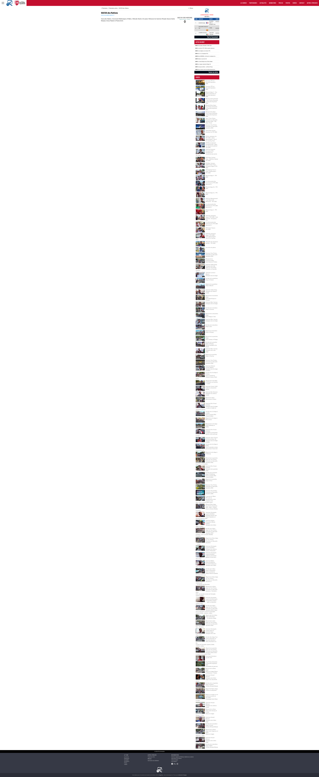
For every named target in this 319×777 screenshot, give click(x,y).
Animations (272, 3)
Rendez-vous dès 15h (201, 58)
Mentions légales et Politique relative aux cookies (182, 756)
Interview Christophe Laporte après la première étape (211, 630)
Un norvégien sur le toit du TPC (202, 50)
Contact (301, 3)
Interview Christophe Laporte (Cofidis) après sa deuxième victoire (211, 599)
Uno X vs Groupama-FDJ (201, 53)
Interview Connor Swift (211, 386)
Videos (125, 764)
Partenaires (253, 3)
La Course (243, 3)
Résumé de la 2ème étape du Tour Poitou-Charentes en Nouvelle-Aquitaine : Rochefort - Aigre (207, 589)
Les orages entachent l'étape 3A (203, 64)
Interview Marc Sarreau (211, 302)
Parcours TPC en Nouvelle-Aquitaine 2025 (210, 88)
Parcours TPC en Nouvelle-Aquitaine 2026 (210, 82)
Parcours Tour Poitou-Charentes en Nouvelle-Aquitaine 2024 (212, 126)
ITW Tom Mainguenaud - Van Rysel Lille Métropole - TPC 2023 (212, 200)
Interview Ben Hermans (212, 392)
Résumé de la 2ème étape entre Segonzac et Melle (212, 731)
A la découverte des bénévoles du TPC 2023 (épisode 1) (212, 224)
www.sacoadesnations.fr (107, 15)
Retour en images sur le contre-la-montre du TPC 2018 (212, 696)
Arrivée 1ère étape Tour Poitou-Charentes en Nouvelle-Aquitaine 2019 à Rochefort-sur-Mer (207, 640)
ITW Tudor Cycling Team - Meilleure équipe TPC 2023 (212, 159)
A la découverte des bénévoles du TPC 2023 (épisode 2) (212, 206)
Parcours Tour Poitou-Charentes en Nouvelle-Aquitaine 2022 (212, 362)
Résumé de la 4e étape (211, 380)
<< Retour (190, 8)
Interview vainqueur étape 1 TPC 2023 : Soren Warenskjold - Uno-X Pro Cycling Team (206, 236)
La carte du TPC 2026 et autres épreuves (204, 48)
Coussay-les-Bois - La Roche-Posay (204, 66)
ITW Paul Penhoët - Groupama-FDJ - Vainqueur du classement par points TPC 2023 (206, 152)
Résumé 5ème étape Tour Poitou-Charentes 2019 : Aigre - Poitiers (211, 506)
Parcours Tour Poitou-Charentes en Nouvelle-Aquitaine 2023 (212, 255)
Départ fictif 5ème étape (212, 688)
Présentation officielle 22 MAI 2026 (203, 45)
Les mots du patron (211, 247)
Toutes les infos (151, 756)
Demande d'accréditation (153, 760)
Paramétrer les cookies (176, 758)
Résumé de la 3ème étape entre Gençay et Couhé (211, 711)
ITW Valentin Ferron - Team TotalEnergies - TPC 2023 (211, 171)
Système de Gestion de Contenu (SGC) (152, 775)
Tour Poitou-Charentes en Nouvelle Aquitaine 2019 (211, 663)
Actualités (263, 3)
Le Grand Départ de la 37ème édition (204, 61)
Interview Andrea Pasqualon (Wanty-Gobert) (210, 522)
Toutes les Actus (213, 72)
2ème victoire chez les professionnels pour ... (205, 69)
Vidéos (295, 3)
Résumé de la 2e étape (211, 423)
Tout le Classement (212, 37)
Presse (281, 3)
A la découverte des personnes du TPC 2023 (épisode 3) (212, 183)
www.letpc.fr (174, 761)
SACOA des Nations (124, 8)
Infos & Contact (174, 759)
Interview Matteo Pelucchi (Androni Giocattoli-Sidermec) (211, 562)
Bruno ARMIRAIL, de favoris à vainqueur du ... (205, 56)
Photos (288, 3)
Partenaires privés (113, 8)
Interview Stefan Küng (211, 264)
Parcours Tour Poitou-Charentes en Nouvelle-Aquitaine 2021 (212, 486)
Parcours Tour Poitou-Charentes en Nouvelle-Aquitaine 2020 (212, 492)
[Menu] (3, 3)
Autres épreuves (312, 3)
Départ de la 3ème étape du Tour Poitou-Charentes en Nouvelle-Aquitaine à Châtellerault (207, 580)
